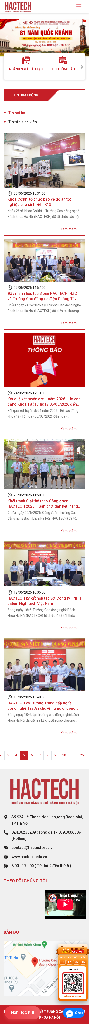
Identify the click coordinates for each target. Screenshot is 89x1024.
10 (64, 755)
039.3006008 (69, 832)
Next (81, 66)
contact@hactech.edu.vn (33, 847)
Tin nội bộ (16, 113)
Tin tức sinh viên (22, 122)
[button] (6, 38)
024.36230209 (23, 832)
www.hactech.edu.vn (29, 856)
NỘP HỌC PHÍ (22, 1013)
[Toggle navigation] (79, 6)
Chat (79, 1013)
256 (83, 755)
